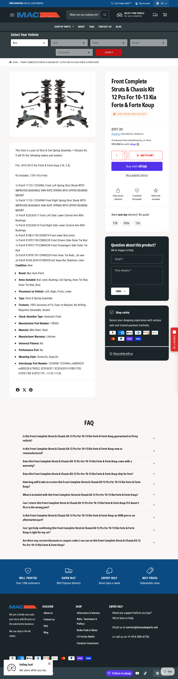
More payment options (137, 175)
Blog (46, 632)
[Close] (49, 663)
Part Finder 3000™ (123, 3)
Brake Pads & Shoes (87, 630)
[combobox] (87, 15)
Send (118, 291)
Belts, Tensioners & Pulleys (87, 621)
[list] (89, 576)
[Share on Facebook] (17, 390)
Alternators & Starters (88, 613)
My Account (144, 3)
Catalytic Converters (87, 643)
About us (48, 613)
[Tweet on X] (24, 390)
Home (15, 62)
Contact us (49, 619)
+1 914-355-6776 (138, 636)
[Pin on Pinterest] (31, 390)
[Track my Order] (155, 15)
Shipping (115, 134)
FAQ (46, 626)
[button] (12, 15)
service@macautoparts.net (142, 627)
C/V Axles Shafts (86, 636)
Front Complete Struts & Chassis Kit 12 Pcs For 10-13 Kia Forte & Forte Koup (60, 62)
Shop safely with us (123, 353)
